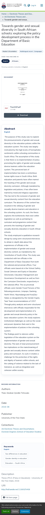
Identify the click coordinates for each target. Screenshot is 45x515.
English (5, 61)
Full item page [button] (11, 497)
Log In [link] (33, 5)
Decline (15, 511)
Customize (25, 511)
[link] (22, 115)
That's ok (6, 511)
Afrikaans (15, 61)
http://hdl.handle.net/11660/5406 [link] (15, 489)
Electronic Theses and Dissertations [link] (21, 14)
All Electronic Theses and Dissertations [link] (16, 16)
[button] (11, 5)
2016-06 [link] (5, 407)
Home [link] (4, 14)
